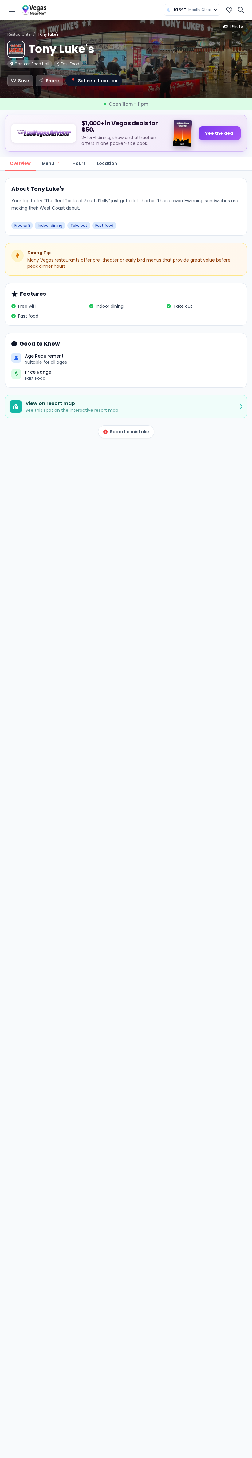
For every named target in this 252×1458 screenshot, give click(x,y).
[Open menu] (12, 9)
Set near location (93, 81)
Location (107, 163)
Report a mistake (129, 432)
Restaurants (18, 34)
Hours (79, 163)
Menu (51, 163)
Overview (20, 163)
